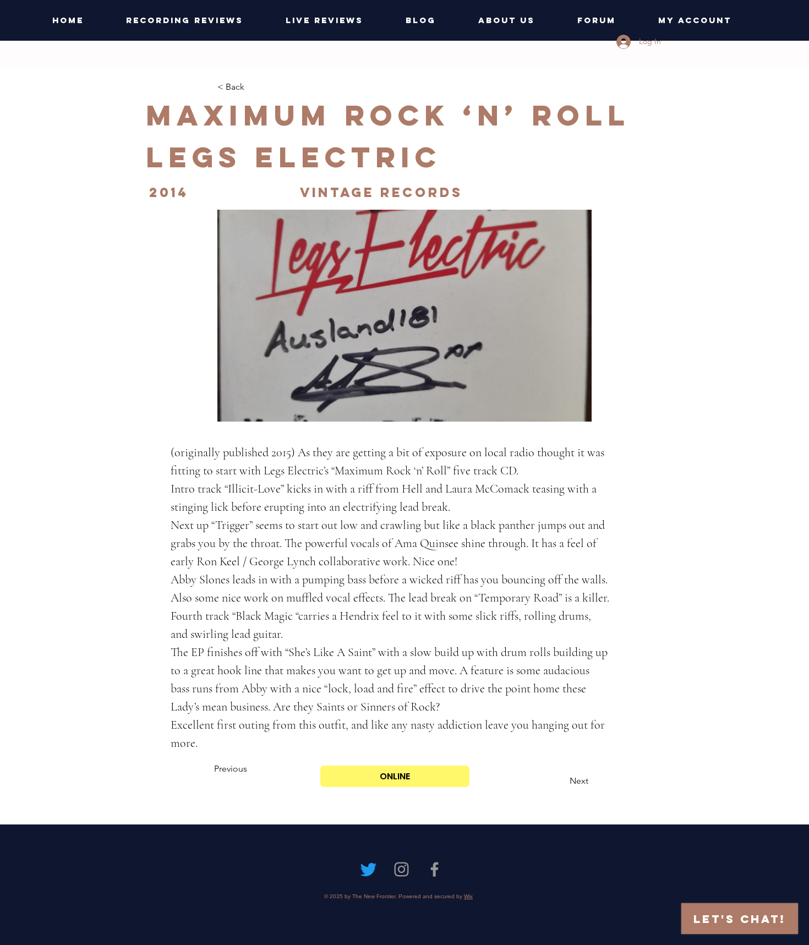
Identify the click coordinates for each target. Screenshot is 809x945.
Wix (468, 896)
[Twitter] (368, 869)
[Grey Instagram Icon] (401, 869)
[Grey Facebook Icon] (434, 869)
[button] (253, 87)
